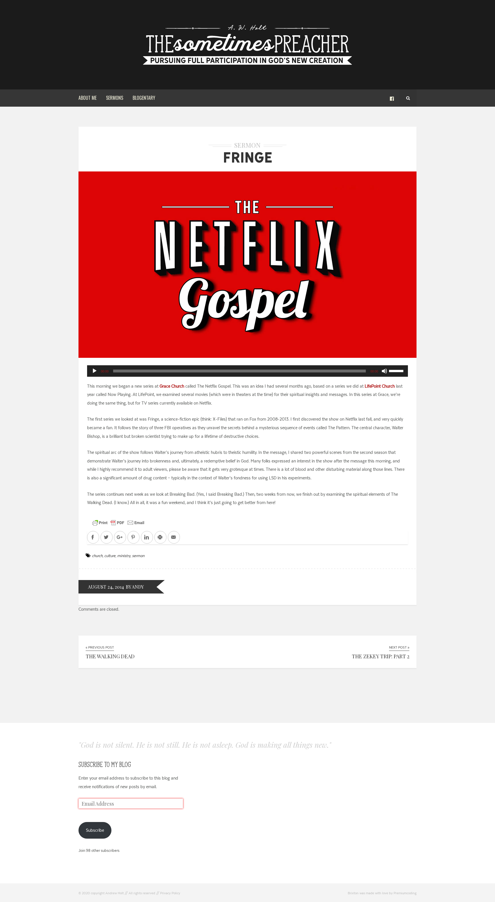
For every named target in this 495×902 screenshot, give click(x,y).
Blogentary (144, 97)
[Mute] (384, 371)
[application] (247, 371)
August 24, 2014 (106, 587)
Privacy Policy (170, 893)
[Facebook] (392, 98)
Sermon (247, 145)
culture (109, 555)
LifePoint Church (380, 386)
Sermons (114, 97)
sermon (138, 555)
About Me (87, 97)
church (97, 555)
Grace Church (172, 386)
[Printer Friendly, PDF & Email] (118, 522)
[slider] (397, 370)
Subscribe (95, 830)
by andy (135, 587)
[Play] (94, 371)
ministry (123, 555)
